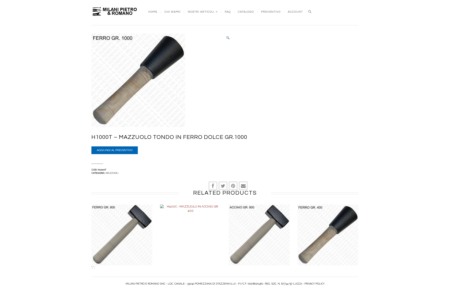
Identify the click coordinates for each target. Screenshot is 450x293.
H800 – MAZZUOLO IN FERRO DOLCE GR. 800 (121, 240)
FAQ (228, 12)
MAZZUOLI (112, 173)
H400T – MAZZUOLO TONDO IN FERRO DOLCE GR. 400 (328, 240)
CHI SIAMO (172, 12)
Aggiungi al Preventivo (114, 150)
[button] (228, 38)
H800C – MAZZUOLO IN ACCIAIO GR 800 (259, 240)
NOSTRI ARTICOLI (201, 12)
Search (309, 11)
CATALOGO (246, 12)
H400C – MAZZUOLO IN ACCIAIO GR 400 (190, 240)
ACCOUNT (295, 12)
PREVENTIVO (271, 12)
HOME (152, 12)
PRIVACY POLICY (314, 283)
